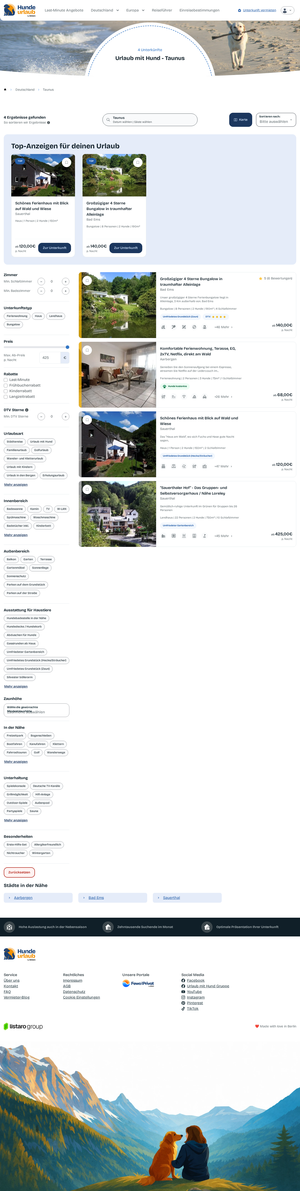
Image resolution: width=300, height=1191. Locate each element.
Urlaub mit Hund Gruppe (208, 986)
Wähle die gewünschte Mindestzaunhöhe (22, 709)
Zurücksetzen (19, 873)
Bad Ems (96, 897)
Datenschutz (74, 991)
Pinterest (195, 1003)
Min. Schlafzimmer (18, 281)
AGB (67, 986)
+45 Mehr (221, 536)
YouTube (194, 991)
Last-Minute (19, 379)
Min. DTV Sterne (16, 416)
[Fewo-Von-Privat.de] (150, 983)
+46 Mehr (221, 327)
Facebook (196, 980)
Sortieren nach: (269, 116)
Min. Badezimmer (17, 291)
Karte (243, 120)
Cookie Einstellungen (81, 997)
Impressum (72, 980)
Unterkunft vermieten (259, 10)
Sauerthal (171, 897)
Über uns (11, 980)
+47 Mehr (221, 466)
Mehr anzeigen (16, 485)
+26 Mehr (221, 397)
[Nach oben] (289, 1180)
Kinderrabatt (20, 391)
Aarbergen (23, 897)
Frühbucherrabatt (25, 385)
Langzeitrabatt (22, 396)
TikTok (193, 1008)
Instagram (196, 997)
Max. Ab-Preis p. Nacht (14, 357)
